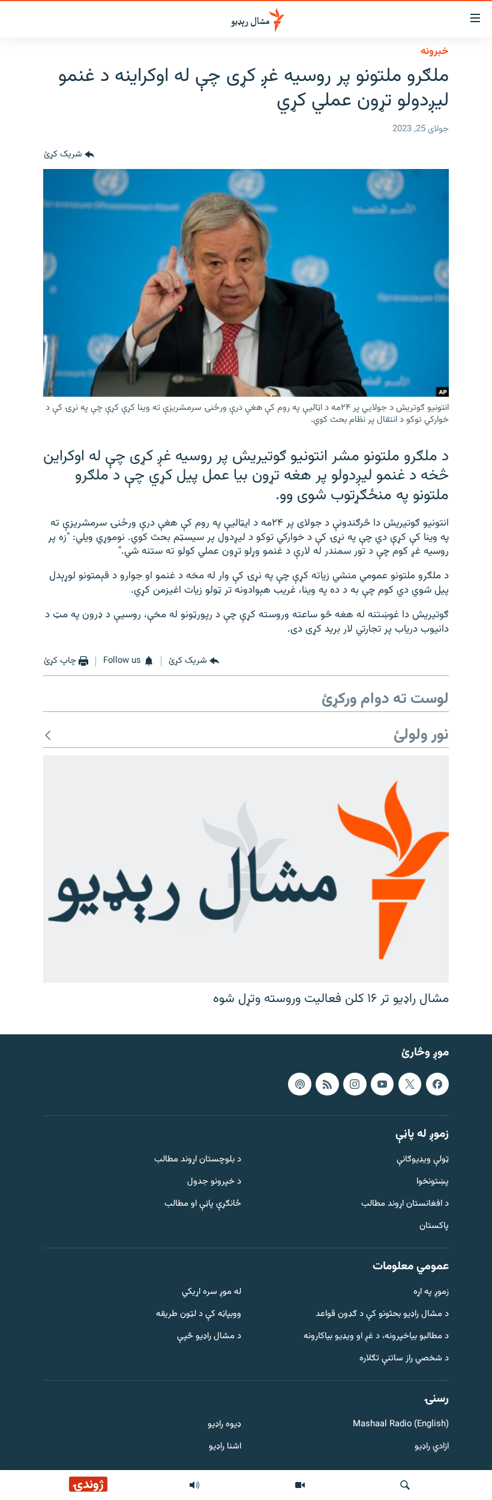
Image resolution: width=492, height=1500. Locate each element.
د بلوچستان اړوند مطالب (197, 1160)
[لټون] (405, 1485)
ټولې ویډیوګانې (423, 1160)
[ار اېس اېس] (327, 1084)
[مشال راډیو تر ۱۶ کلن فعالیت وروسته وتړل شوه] (246, 869)
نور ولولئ (421, 735)
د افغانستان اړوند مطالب (405, 1204)
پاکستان (434, 1226)
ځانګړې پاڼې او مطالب (202, 1204)
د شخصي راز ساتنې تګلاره (404, 1359)
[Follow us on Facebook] (437, 1084)
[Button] (69, 154)
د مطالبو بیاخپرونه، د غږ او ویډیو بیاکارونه (376, 1336)
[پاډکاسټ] (299, 1084)
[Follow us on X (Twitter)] (409, 1084)
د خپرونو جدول (214, 1182)
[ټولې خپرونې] (194, 1485)
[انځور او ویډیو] (300, 1485)
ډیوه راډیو (224, 1424)
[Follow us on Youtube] (382, 1084)
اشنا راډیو (225, 1447)
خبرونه (435, 51)
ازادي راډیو (432, 1447)
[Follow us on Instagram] (354, 1084)
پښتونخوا (432, 1182)
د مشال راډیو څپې (209, 1336)
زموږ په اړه (431, 1292)
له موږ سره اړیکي (211, 1292)
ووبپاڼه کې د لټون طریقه (198, 1314)
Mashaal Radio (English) (401, 1424)
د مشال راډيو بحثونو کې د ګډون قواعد (382, 1314)
